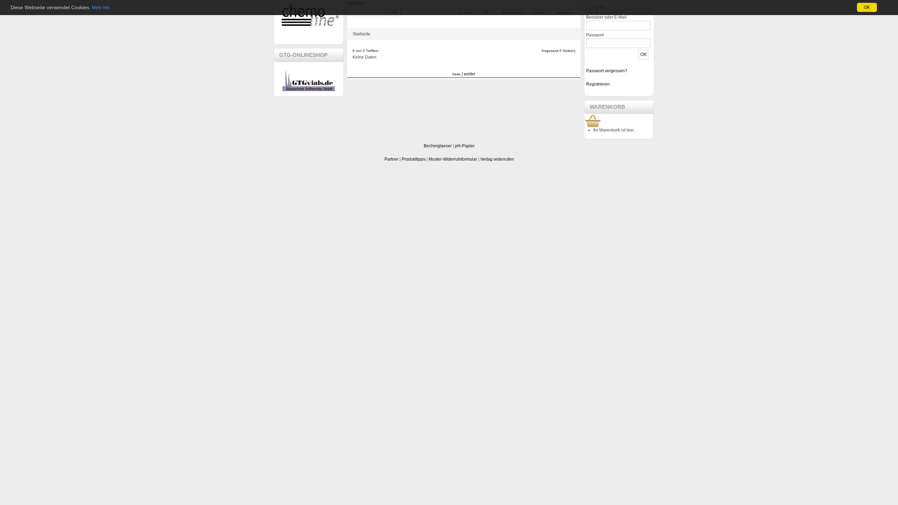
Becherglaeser (438, 145)
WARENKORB (607, 107)
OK (867, 7)
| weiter (468, 74)
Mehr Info (101, 7)
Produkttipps (413, 159)
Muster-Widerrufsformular (453, 159)
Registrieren (598, 84)
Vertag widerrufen (497, 159)
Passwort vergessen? (606, 70)
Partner (391, 159)
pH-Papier (465, 145)
